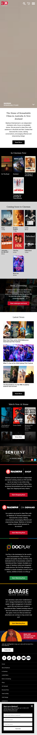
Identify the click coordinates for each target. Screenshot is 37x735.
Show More (18, 437)
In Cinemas (4, 671)
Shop (3, 682)
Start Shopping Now (18, 495)
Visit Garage (5, 697)
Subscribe (7, 650)
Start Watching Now (18, 533)
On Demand (5, 686)
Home (3, 664)
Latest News (5, 675)
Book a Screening (6, 678)
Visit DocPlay (5, 693)
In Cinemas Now (18, 104)
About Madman (6, 667)
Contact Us (5, 701)
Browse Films (5, 690)
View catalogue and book (18, 303)
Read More (18, 142)
